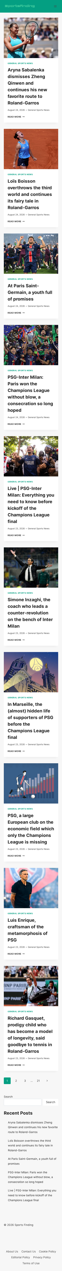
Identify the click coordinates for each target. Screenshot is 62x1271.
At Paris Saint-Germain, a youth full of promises (30, 292)
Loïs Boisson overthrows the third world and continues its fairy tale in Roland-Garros (30, 194)
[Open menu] (55, 6)
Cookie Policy (47, 1251)
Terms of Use (31, 1263)
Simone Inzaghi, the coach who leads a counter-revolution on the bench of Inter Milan (30, 613)
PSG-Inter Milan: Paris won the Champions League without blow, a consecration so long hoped (30, 1177)
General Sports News (20, 63)
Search (8, 1096)
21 (38, 1080)
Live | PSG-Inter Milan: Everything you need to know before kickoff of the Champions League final (32, 1195)
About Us (12, 1251)
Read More (16, 116)
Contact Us (28, 1251)
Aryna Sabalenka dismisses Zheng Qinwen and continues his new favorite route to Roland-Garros (33, 1127)
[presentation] (31, 38)
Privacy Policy (42, 1257)
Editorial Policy (20, 1257)
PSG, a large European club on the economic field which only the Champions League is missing (31, 829)
